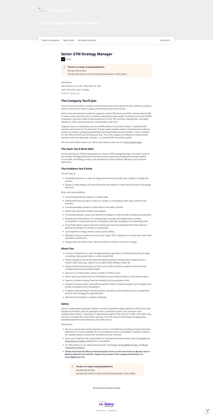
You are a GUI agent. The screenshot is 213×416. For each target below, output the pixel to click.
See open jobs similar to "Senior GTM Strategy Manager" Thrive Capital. (97, 74)
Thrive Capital (59, 10)
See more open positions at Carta (106, 388)
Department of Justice (75, 341)
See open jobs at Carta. (77, 70)
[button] (207, 410)
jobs (68, 40)
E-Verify (142, 338)
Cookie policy (112, 410)
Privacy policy (101, 410)
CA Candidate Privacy (128, 345)
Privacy (114, 345)
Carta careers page (132, 142)
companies (50, 40)
